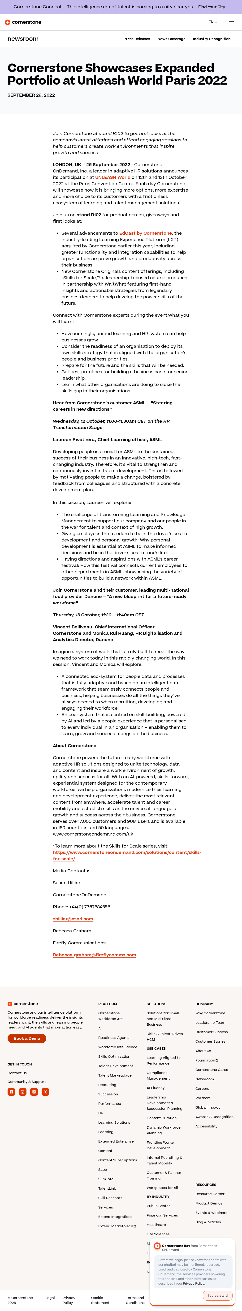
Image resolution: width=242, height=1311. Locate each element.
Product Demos (208, 1203)
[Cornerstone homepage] (53, 1004)
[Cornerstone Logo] (23, 22)
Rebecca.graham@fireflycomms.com (94, 955)
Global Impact (207, 1107)
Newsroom (204, 1079)
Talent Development (115, 1066)
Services (105, 1207)
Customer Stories (210, 1041)
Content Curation (162, 1118)
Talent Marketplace (115, 1075)
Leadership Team (210, 1022)
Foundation (205, 1060)
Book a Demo (27, 1038)
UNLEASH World (112, 177)
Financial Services (162, 1215)
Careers (202, 1088)
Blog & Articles (208, 1222)
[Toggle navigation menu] (229, 22)
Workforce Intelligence (117, 1047)
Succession (108, 1094)
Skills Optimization (114, 1056)
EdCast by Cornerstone (145, 233)
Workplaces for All (162, 1187)
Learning (105, 1132)
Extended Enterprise (116, 1141)
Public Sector (158, 1206)
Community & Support (27, 1081)
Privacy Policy (68, 1300)
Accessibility (206, 1126)
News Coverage (172, 39)
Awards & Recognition (214, 1116)
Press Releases (137, 39)
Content (105, 1150)
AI (100, 1028)
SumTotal (106, 1179)
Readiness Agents (114, 1037)
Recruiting (107, 1084)
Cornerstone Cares (211, 1069)
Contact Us (17, 1073)
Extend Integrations (115, 1216)
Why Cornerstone (210, 1013)
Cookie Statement (100, 1300)
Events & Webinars (211, 1212)
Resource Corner (210, 1194)
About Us (203, 1051)
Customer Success (211, 1032)
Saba (102, 1169)
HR (100, 1113)
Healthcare (156, 1224)
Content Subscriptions (117, 1160)
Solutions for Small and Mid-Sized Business (163, 1019)
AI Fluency (155, 1088)
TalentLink (107, 1188)
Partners (203, 1098)
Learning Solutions (114, 1122)
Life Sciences (158, 1234)
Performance (109, 1103)
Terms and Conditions (135, 1300)
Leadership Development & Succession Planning (164, 1103)
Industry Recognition (212, 39)
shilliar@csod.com (73, 919)
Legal (50, 1297)
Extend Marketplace (115, 1226)
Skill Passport (110, 1198)
